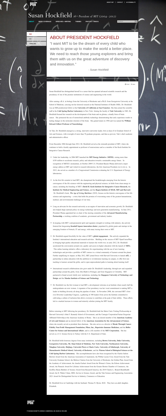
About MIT (110, 2)
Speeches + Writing (63, 21)
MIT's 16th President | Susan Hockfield (72, 15)
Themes (78, 21)
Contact (120, 2)
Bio (30, 34)
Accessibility (131, 2)
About (31, 21)
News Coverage (45, 21)
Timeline (32, 43)
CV (30, 39)
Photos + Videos (92, 21)
